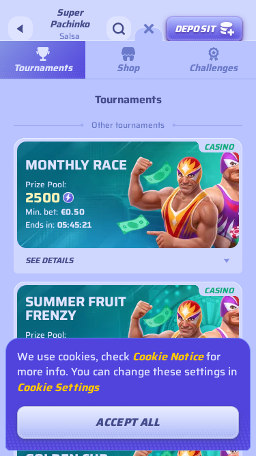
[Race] (149, 28)
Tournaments (43, 67)
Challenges (213, 67)
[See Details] (227, 260)
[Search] (118, 28)
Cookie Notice (167, 356)
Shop (128, 67)
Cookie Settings (58, 387)
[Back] (20, 28)
